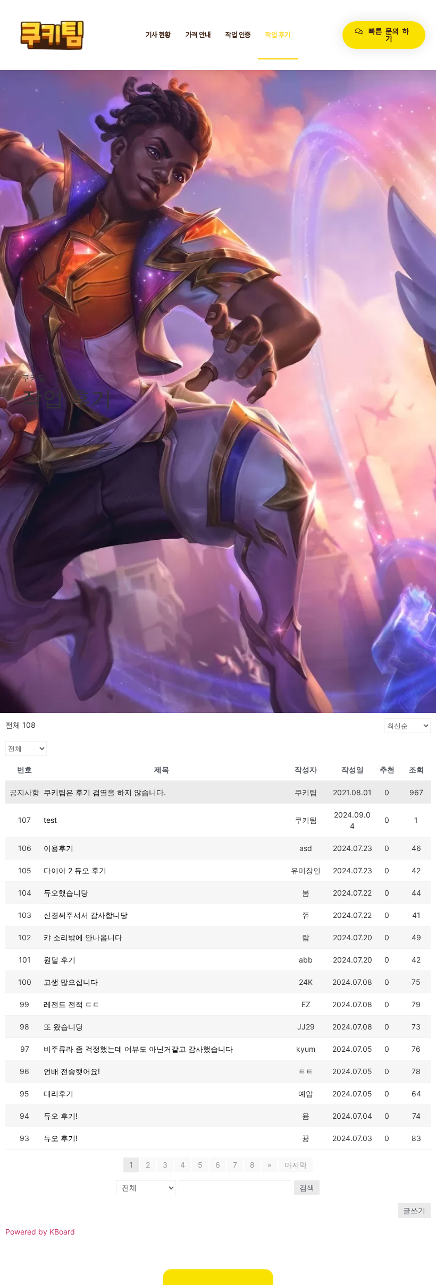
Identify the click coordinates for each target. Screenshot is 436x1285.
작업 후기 (277, 35)
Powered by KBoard (40, 1231)
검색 (306, 1187)
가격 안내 (198, 35)
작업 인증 (237, 35)
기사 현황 (158, 35)
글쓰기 (414, 1210)
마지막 (295, 1164)
